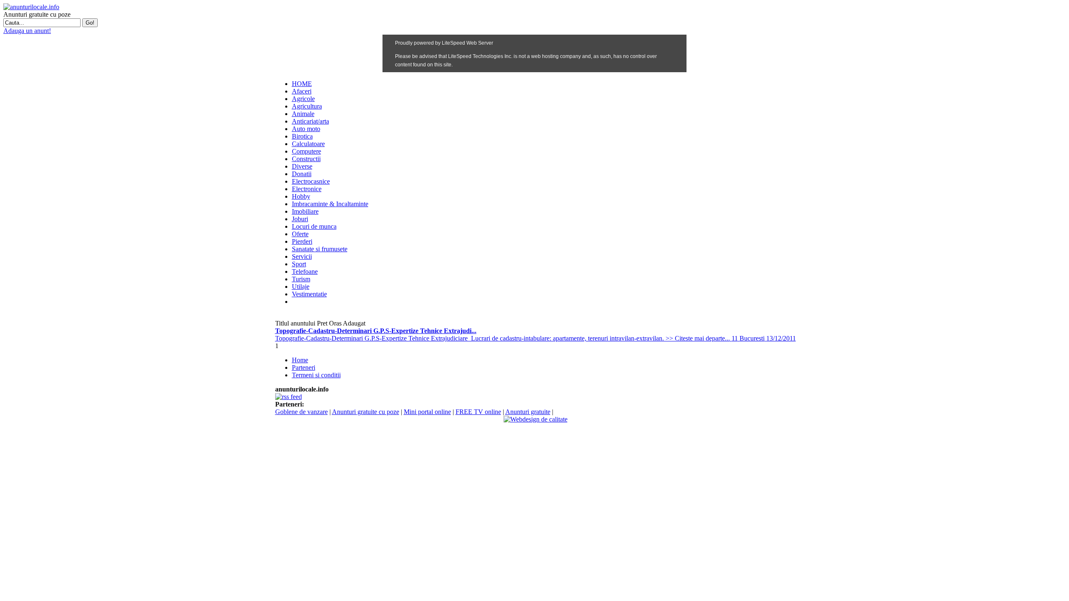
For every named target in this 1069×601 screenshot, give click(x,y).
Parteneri (303, 367)
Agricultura (307, 106)
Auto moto (306, 128)
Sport (299, 264)
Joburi (300, 218)
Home (300, 360)
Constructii (306, 158)
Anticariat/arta (310, 121)
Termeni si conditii (316, 375)
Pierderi (302, 241)
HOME (302, 83)
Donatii (302, 173)
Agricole (303, 98)
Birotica (302, 136)
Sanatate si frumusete (319, 249)
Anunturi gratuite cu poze (365, 411)
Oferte (300, 233)
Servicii (302, 256)
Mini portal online (427, 411)
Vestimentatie (309, 294)
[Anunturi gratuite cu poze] (31, 6)
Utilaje (300, 286)
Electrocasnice (311, 181)
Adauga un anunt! (27, 30)
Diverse (302, 166)
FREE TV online (478, 411)
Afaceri (302, 91)
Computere (306, 151)
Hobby (301, 196)
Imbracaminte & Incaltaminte (330, 203)
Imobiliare (305, 211)
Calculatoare (308, 143)
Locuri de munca (314, 226)
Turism (301, 279)
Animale (303, 113)
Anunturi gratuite (527, 411)
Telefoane (305, 271)
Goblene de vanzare (301, 411)
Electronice (307, 188)
